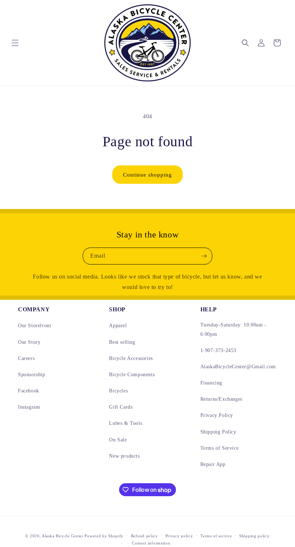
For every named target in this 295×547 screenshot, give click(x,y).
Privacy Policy (216, 415)
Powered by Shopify (104, 536)
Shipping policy (254, 536)
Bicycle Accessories (131, 358)
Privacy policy (179, 536)
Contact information (151, 543)
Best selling (122, 342)
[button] (15, 43)
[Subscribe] (204, 256)
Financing (211, 383)
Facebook (28, 390)
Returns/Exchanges (221, 399)
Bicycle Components (132, 374)
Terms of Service (219, 448)
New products (124, 456)
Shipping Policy (218, 432)
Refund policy (144, 536)
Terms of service (216, 536)
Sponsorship (31, 374)
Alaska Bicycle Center (62, 536)
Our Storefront (34, 325)
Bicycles (118, 390)
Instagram (29, 407)
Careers (26, 358)
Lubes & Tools (125, 423)
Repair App (213, 464)
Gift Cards (120, 407)
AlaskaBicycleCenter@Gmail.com (238, 366)
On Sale (118, 440)
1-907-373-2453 (218, 350)
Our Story (29, 342)
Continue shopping (147, 175)
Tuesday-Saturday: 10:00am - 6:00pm (233, 329)
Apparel (118, 325)
